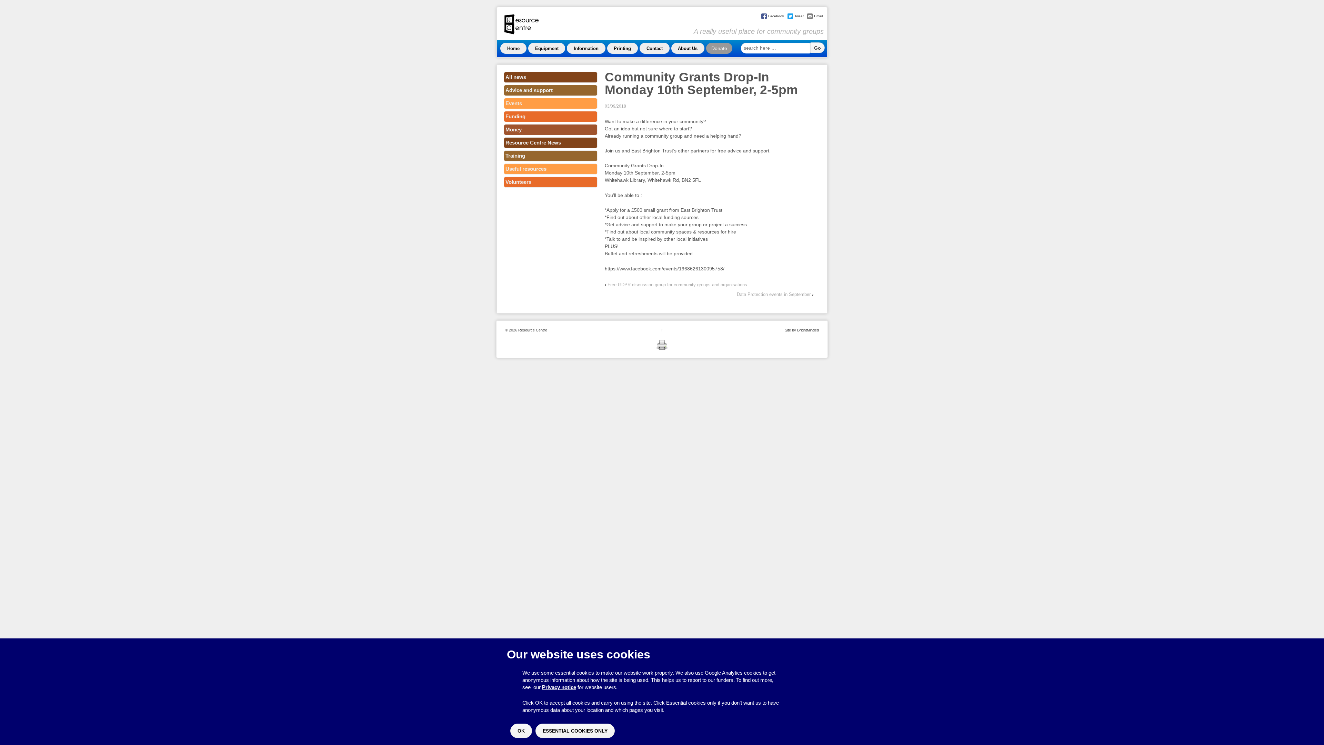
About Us (688, 48)
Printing (622, 48)
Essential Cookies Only (575, 731)
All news (515, 77)
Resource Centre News (533, 143)
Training (515, 156)
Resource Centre (532, 330)
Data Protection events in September (774, 294)
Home (513, 48)
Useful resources (525, 169)
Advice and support (529, 90)
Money (513, 129)
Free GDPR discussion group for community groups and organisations (677, 284)
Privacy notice (559, 687)
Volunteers (518, 182)
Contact (654, 48)
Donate (719, 48)
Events (513, 103)
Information (586, 48)
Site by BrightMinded (802, 330)
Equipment (547, 48)
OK (521, 731)
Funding (515, 116)
